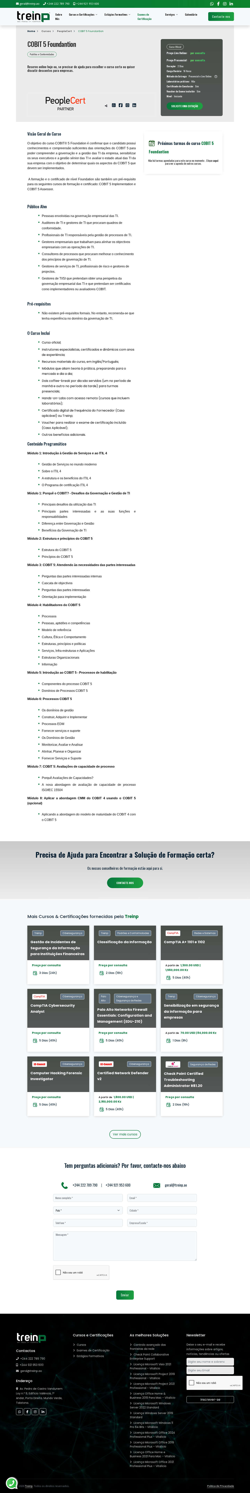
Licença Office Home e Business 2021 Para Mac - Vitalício (152, 1454)
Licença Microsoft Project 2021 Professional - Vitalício (152, 1386)
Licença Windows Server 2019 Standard (151, 1415)
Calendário (191, 14)
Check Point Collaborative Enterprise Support (149, 1357)
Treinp (29, 1486)
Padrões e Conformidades (42, 54)
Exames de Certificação (145, 17)
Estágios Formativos (90, 1356)
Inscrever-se (210, 1399)
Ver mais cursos (125, 1134)
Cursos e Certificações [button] (81, 14)
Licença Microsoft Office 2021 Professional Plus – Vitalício (152, 1464)
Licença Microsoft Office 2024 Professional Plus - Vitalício (152, 1435)
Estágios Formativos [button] (115, 14)
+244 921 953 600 (118, 1185)
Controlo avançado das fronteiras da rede (148, 1347)
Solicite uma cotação (184, 106)
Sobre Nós (58, 17)
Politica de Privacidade (220, 1486)
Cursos (46, 31)
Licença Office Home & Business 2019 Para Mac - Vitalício (152, 1396)
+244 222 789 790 (85, 1185)
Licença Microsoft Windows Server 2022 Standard (150, 1405)
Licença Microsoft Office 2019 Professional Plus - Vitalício (152, 1444)
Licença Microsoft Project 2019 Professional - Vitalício (152, 1376)
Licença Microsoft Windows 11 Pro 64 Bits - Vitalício (151, 1425)
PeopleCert (64, 31)
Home (31, 31)
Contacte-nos (221, 16)
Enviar (125, 1295)
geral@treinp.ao (176, 1185)
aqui (215, 160)
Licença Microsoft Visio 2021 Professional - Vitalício (150, 1366)
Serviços (170, 14)
